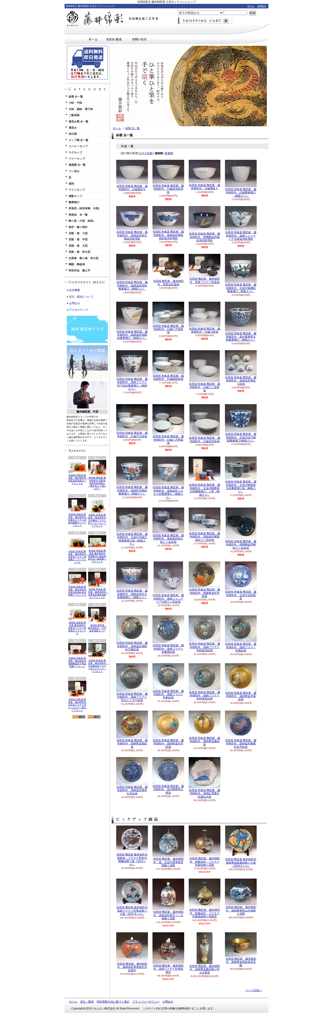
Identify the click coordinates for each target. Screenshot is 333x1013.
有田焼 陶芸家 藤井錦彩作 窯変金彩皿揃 (168, 282)
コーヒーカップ (78, 146)
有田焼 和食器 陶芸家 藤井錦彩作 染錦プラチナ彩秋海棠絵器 (204, 695)
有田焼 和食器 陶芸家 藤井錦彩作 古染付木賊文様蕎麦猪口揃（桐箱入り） (132, 538)
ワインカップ (77, 189)
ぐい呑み (74, 171)
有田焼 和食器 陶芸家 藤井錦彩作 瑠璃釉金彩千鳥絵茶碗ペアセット (77, 662)
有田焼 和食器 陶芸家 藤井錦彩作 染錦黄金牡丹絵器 (168, 743)
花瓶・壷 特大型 (79, 251)
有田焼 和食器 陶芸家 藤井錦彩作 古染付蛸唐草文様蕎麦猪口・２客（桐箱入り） (204, 489)
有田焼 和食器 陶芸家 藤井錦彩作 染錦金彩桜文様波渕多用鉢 (132, 235)
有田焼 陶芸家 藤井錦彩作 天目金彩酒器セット (97, 628)
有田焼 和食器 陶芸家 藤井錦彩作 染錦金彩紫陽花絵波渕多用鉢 (168, 235)
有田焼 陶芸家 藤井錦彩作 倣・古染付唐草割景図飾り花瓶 (168, 862)
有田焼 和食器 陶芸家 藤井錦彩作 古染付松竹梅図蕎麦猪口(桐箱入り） (240, 437)
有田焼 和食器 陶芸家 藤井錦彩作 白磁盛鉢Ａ (204, 187)
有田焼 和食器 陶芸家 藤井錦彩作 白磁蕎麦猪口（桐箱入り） (240, 192)
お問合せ (261, 6)
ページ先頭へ (253, 990)
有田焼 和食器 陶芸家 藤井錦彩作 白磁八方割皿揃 (168, 440)
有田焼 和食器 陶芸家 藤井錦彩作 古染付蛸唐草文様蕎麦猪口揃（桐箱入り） (240, 486)
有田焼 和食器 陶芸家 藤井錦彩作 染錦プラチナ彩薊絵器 (168, 694)
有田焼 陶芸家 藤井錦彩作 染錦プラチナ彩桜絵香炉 (168, 969)
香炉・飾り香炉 (78, 227)
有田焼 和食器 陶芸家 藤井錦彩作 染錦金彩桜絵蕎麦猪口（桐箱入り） (132, 285)
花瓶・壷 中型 (78, 239)
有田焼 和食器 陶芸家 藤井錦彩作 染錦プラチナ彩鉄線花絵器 (204, 647)
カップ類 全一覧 (78, 140)
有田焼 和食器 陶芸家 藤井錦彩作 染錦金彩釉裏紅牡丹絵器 (240, 743)
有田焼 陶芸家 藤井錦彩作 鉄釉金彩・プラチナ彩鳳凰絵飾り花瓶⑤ (204, 913)
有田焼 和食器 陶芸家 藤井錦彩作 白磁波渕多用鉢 (168, 189)
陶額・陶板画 (77, 264)
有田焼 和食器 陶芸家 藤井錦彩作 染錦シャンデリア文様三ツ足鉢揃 (168, 598)
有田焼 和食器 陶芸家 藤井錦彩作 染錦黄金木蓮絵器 (240, 696)
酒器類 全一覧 (77, 164)
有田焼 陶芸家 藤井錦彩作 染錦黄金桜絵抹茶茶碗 (241, 962)
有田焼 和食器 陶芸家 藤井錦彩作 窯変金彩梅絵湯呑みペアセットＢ (98, 593)
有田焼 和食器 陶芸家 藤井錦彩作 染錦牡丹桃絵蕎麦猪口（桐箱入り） (132, 490)
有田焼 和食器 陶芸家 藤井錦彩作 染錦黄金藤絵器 (204, 741)
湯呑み (73, 127)
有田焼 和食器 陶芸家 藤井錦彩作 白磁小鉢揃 (204, 330)
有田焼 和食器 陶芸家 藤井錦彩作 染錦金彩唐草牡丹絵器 (132, 790)
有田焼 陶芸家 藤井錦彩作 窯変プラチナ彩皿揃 (204, 280)
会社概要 (74, 290)
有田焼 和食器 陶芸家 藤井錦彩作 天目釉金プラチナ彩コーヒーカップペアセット (97, 520)
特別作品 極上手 (79, 270)
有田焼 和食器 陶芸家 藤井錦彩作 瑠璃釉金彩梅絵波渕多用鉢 (204, 237)
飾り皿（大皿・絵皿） (82, 220)
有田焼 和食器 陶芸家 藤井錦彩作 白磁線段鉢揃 (168, 377)
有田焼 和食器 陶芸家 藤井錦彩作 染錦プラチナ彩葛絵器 (240, 647)
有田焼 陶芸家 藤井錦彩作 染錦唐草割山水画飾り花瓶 (241, 910)
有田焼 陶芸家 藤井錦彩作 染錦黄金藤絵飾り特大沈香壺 (204, 969)
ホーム (250, 6)
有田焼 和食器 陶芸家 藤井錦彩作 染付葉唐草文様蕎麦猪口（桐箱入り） (240, 337)
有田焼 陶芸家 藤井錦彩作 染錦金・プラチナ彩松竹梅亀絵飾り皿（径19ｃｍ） (132, 859)
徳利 (71, 183)
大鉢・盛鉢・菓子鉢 (81, 109)
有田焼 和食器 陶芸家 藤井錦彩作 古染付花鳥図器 (240, 595)
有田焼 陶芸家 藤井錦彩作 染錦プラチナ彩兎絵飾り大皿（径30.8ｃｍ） (132, 911)
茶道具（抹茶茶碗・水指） (85, 208)
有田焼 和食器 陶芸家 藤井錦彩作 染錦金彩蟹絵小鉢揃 (240, 381)
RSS (78, 717)
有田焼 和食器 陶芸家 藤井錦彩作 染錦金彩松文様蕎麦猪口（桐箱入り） (132, 594)
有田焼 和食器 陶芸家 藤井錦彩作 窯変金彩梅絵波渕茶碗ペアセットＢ (77, 590)
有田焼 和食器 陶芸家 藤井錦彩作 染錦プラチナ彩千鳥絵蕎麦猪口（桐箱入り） (132, 383)
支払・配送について (114, 39)
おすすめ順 (146, 153)
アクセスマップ (78, 309)
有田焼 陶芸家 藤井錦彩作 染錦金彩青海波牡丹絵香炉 (132, 967)
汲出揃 (73, 133)
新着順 (169, 153)
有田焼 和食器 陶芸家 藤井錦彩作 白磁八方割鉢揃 (168, 329)
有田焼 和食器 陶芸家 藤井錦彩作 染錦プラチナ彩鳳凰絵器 (168, 648)
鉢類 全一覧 (76, 96)
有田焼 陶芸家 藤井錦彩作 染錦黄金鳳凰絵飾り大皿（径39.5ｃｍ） (240, 862)
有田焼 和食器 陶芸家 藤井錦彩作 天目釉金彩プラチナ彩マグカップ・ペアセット (98, 666)
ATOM (94, 717)
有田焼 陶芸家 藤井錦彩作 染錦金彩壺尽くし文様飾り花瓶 (168, 915)
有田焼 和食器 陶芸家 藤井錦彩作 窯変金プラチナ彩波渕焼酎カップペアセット (78, 520)
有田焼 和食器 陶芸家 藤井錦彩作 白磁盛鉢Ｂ (132, 188)
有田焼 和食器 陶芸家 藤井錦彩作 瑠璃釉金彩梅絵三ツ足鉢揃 (240, 544)
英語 (92, 440)
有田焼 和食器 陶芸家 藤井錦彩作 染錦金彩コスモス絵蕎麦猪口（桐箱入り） (168, 492)
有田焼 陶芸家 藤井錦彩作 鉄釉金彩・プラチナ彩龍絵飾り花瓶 (204, 862)
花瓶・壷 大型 (78, 245)
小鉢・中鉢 (75, 102)
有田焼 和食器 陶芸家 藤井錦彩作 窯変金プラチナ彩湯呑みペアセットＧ (77, 628)
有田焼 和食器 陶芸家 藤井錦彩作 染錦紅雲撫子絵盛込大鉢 (204, 793)
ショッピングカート (205, 20)
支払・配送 (87, 1001)
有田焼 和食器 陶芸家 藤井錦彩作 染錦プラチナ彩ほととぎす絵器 (132, 697)
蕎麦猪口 (74, 202)
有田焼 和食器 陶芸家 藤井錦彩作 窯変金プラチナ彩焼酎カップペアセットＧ (78, 557)
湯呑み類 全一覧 (78, 121)
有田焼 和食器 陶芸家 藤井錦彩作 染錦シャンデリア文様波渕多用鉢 (240, 235)
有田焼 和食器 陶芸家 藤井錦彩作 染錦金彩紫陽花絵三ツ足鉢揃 (204, 537)
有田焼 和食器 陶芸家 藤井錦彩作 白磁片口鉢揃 (132, 434)
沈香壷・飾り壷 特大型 (84, 258)
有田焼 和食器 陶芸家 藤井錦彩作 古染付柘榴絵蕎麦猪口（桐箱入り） (240, 288)
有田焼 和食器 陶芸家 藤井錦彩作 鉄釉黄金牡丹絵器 (204, 593)
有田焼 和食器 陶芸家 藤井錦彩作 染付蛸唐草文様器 (168, 789)
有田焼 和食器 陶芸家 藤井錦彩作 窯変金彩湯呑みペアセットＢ (78, 479)
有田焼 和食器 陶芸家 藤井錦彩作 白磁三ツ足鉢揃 (204, 387)
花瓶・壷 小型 (78, 233)
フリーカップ (77, 158)
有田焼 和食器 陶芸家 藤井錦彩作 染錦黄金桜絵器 (132, 743)
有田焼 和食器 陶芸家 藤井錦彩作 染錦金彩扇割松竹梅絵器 (132, 646)
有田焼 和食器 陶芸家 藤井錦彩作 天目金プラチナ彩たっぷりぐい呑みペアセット (77, 704)
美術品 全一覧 (78, 214)
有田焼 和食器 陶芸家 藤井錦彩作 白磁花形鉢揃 (204, 439)
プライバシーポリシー (145, 1001)
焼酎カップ (75, 196)
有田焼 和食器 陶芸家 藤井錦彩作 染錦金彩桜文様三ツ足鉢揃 (168, 539)
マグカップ (75, 152)
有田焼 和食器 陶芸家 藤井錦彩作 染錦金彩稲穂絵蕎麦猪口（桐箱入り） (132, 335)
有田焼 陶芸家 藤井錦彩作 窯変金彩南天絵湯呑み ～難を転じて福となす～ (97, 483)
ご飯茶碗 (74, 115)
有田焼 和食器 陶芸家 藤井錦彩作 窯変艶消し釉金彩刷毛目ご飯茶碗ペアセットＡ (97, 556)
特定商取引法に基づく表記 (113, 1001)
